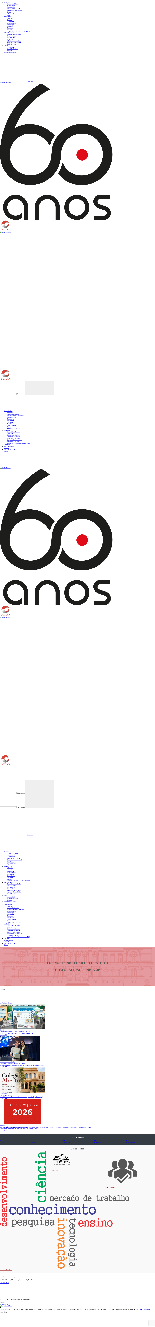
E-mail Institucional (12, 49)
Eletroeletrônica (11, 23)
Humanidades (11, 26)
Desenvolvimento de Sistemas (15, 415)
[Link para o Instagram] (13, 408)
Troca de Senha (11, 36)
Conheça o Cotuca (12, 4)
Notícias (6, 451)
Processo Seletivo (9, 446)
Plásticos (9, 29)
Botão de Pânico (12, 44)
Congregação (11, 7)
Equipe (9, 12)
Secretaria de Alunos (13, 441)
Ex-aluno (9, 50)
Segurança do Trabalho (13, 428)
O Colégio (7, 2)
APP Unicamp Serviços (14, 41)
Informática (10, 420)
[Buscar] (13, 779)
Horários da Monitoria (13, 438)
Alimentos (10, 18)
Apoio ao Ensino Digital (14, 42)
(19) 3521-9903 (4, 1283)
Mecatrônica (10, 424)
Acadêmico (7, 430)
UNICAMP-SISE (9, 33)
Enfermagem (10, 24)
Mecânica (10, 28)
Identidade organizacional (14, 10)
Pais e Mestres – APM (13, 8)
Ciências (9, 20)
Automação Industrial (13, 414)
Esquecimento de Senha (14, 34)
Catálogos (10, 433)
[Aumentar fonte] (13, 67)
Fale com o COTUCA (10, 52)
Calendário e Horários (13, 432)
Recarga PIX (11, 39)
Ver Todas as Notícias (6, 1003)
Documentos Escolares (13, 435)
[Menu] (13, 466)
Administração (11, 5)
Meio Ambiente (11, 425)
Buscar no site (21, 394)
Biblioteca (6, 448)
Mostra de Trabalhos (9, 449)
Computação (10, 21)
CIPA (8, 15)
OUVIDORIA (11, 13)
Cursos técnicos (8, 411)
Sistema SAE (11, 47)
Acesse (6, 45)
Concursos (7, 444)
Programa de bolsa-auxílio (14, 440)
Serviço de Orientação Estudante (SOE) (18, 443)
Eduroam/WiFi (11, 37)
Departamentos (8, 16)
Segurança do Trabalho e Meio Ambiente (18, 31)
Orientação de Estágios (13, 436)
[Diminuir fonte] (40, 67)
